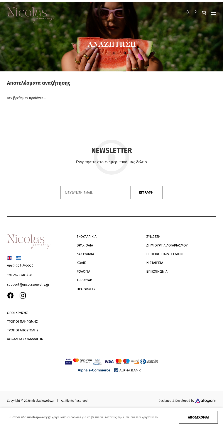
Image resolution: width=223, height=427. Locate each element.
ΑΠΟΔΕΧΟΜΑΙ (198, 417)
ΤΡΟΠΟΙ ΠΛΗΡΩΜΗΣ (22, 321)
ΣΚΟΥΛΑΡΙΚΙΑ (86, 237)
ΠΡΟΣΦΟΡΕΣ (86, 289)
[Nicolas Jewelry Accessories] (35, 12)
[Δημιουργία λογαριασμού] (195, 12)
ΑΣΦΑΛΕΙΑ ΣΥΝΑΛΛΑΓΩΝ (25, 339)
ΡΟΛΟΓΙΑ (83, 271)
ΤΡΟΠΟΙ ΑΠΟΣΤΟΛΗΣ (22, 330)
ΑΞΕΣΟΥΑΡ (84, 280)
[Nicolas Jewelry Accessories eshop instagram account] (22, 295)
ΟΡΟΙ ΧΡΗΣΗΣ (17, 313)
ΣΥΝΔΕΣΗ (153, 237)
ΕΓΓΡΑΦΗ (146, 192)
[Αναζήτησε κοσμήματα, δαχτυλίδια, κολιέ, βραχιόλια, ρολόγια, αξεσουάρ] (188, 12)
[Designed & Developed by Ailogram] (205, 401)
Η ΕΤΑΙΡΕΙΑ (154, 263)
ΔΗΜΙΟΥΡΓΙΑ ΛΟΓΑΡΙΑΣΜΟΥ (167, 245)
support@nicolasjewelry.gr (28, 284)
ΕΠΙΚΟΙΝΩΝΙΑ (156, 271)
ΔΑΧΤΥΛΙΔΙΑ (85, 254)
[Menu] (213, 13)
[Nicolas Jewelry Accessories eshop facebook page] (10, 295)
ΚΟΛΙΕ (81, 263)
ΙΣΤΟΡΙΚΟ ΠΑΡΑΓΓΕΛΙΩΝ (164, 254)
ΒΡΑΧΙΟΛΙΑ (85, 245)
